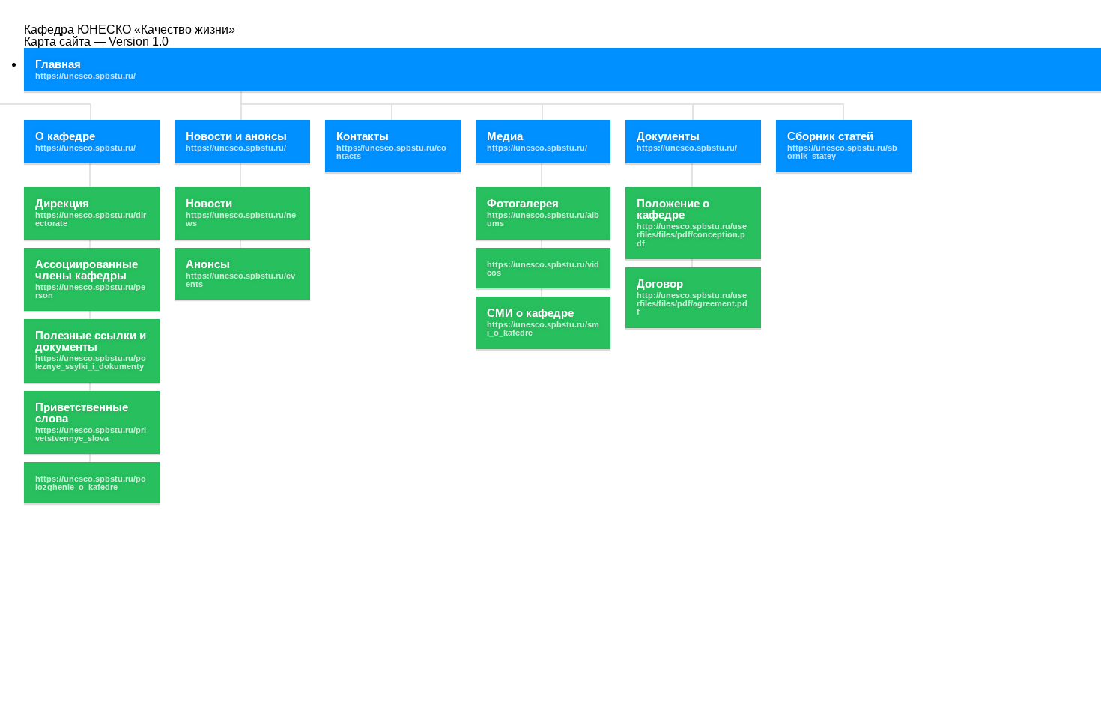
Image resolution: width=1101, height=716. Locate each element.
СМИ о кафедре (530, 312)
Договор (660, 283)
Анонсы (208, 264)
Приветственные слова (81, 413)
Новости (209, 203)
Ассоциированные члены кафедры (86, 270)
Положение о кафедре (673, 209)
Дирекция (62, 203)
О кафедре (65, 136)
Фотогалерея (523, 203)
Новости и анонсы (236, 136)
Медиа (505, 136)
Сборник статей (830, 136)
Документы (668, 136)
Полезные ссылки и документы (90, 341)
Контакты (362, 136)
